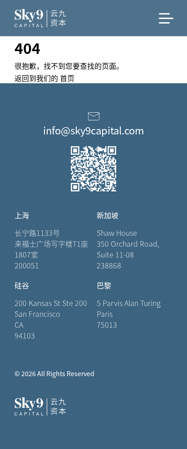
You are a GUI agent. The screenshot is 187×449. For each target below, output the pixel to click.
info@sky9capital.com (93, 130)
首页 (67, 77)
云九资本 (51, 18)
